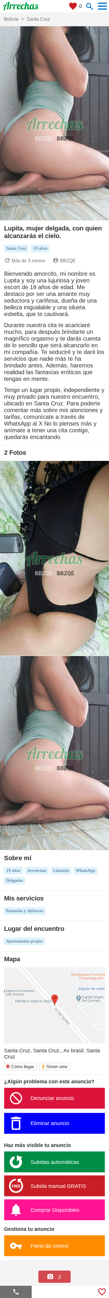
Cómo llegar (20, 1066)
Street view (54, 1066)
